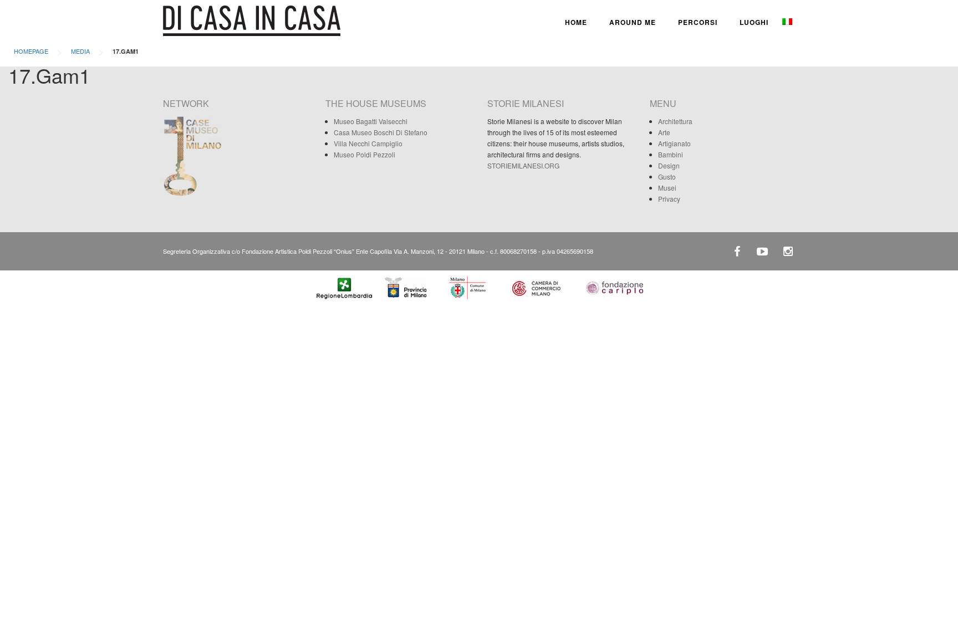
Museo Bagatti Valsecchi (370, 121)
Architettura (675, 121)
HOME (576, 22)
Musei (667, 187)
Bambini (670, 154)
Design (669, 165)
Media (80, 51)
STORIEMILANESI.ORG (523, 165)
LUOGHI (754, 22)
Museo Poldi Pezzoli (364, 154)
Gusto (667, 176)
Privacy (669, 198)
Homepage (31, 51)
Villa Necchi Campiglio (368, 143)
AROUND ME (632, 22)
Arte (664, 132)
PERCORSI (697, 22)
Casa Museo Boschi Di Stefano (380, 132)
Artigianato (674, 143)
